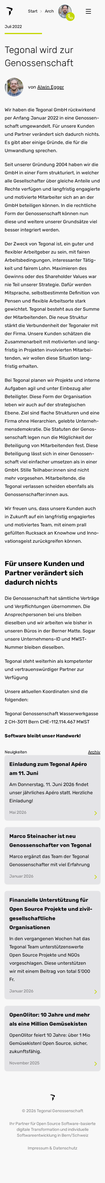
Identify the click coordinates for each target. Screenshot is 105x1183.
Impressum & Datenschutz (52, 1148)
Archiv (51, 11)
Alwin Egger (50, 87)
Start (32, 11)
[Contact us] (64, 11)
